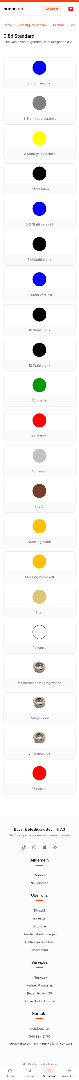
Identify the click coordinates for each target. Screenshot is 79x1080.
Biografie (39, 926)
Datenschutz (39, 950)
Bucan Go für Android (39, 1001)
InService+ (39, 977)
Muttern (58, 25)
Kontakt (39, 910)
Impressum (39, 918)
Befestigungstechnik (32, 25)
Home (8, 25)
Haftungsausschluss (39, 942)
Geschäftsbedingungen (40, 934)
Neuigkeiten (39, 883)
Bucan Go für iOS (39, 993)
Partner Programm (40, 985)
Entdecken (39, 875)
